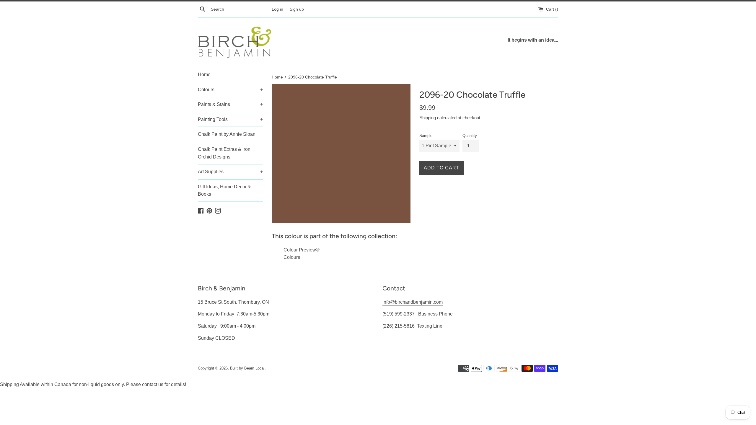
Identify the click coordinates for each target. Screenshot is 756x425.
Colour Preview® (302, 249)
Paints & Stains (230, 104)
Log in (277, 9)
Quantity (469, 135)
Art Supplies (230, 171)
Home (204, 74)
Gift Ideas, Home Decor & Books (224, 190)
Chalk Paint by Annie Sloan (226, 134)
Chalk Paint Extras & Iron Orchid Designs (224, 153)
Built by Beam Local (247, 368)
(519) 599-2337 (398, 313)
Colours (230, 89)
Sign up (297, 9)
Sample (425, 135)
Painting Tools (230, 119)
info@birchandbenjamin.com (412, 302)
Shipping (427, 117)
